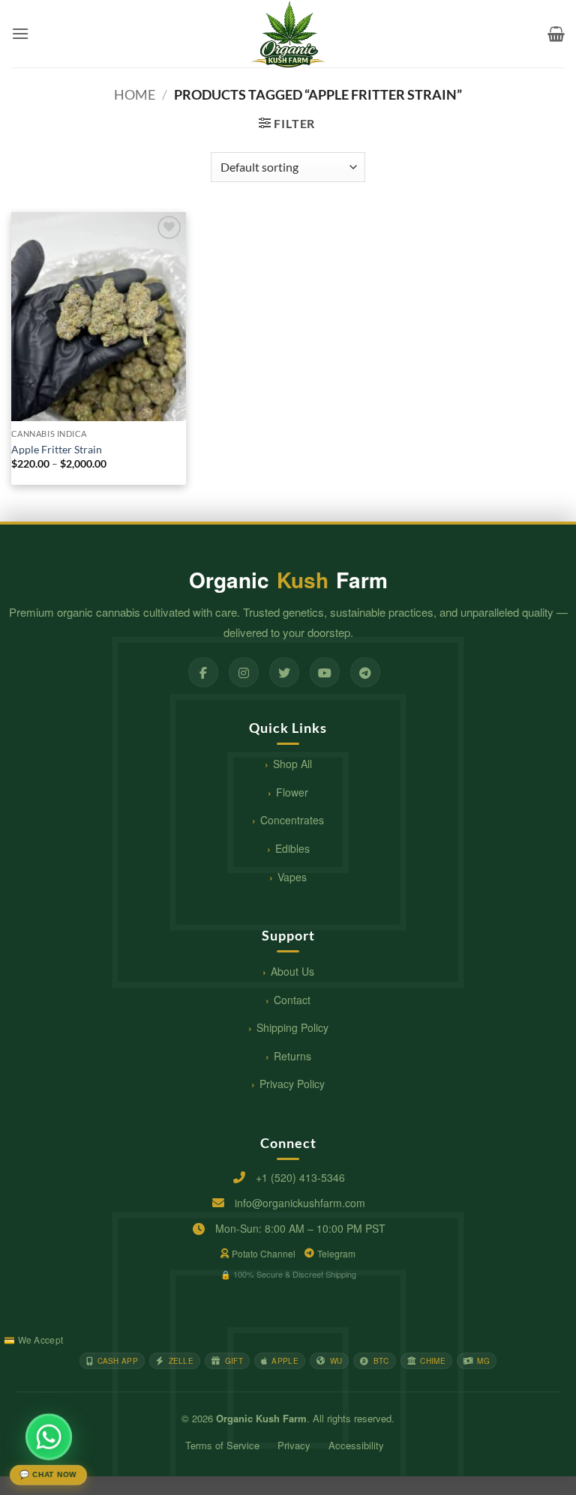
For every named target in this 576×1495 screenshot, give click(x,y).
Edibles (292, 848)
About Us (292, 971)
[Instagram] (244, 672)
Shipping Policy (292, 1027)
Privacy (294, 1445)
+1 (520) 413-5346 (300, 1177)
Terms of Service (222, 1445)
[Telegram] (365, 672)
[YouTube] (325, 672)
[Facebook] (203, 672)
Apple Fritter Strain (56, 449)
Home (134, 94)
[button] (20, 33)
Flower (292, 792)
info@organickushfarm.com (300, 1202)
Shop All (292, 763)
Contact (292, 999)
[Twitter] (284, 672)
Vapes (292, 876)
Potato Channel (264, 1253)
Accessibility (356, 1445)
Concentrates (292, 819)
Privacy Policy (292, 1083)
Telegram (336, 1253)
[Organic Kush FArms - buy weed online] (288, 33)
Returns (292, 1055)
